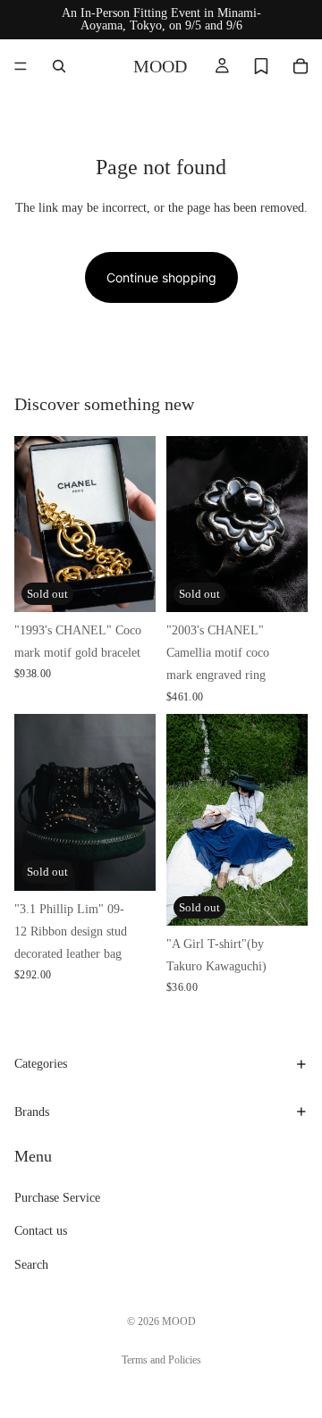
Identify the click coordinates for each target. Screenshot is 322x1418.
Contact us (40, 1231)
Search (31, 1264)
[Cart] (300, 66)
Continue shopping (161, 277)
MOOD (179, 1321)
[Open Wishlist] (261, 66)
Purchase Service (57, 1198)
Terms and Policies (161, 1360)
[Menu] (20, 66)
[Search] (59, 66)
